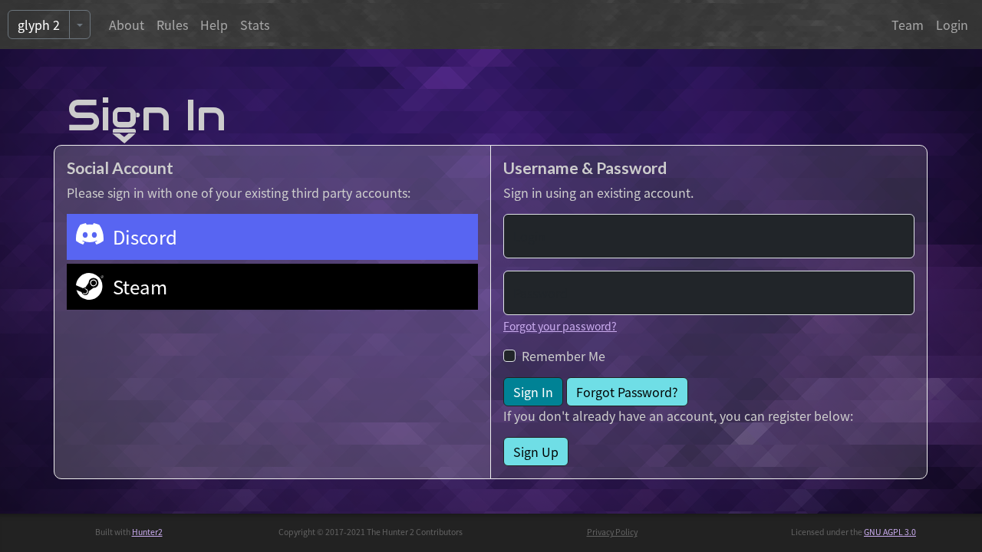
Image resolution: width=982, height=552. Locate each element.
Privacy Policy (612, 531)
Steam (140, 286)
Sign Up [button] (536, 451)
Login (952, 24)
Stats (254, 24)
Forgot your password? (560, 326)
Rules (172, 24)
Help (214, 24)
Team (907, 24)
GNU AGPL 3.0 (890, 531)
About (126, 24)
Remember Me (563, 356)
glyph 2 (39, 24)
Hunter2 (147, 531)
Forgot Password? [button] (627, 392)
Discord (145, 236)
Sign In (533, 392)
